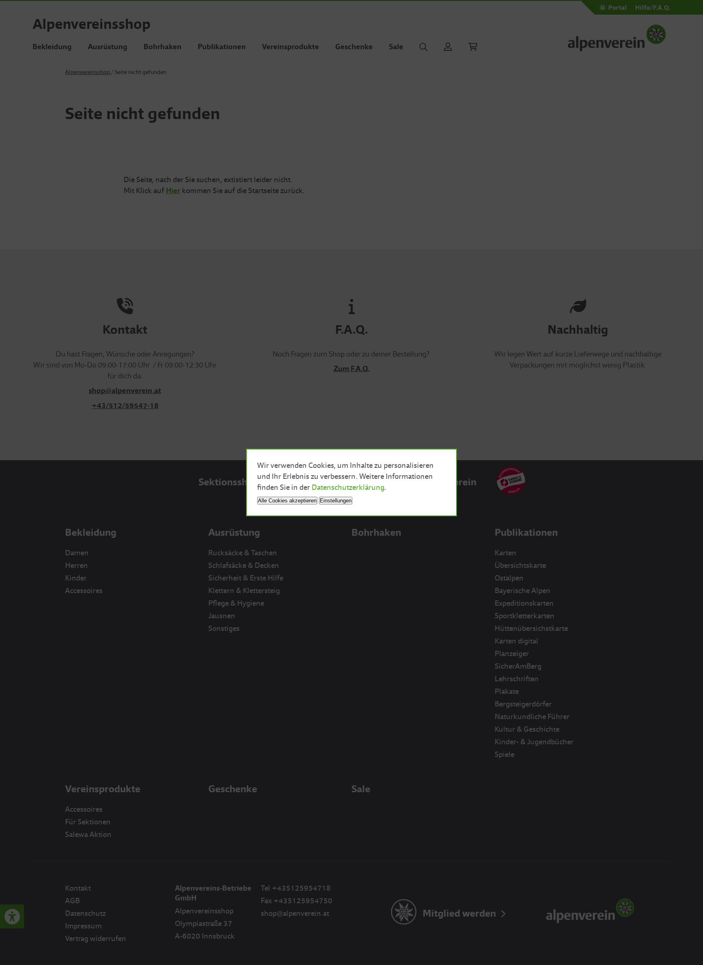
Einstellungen (336, 501)
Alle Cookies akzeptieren (287, 501)
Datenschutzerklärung (348, 487)
